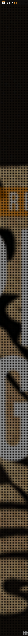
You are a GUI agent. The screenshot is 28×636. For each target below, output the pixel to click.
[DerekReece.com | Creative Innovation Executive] (11, 2)
